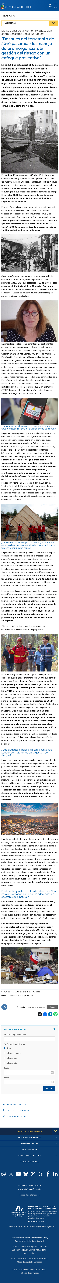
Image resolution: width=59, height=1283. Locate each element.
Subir (4, 1007)
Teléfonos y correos (38, 1258)
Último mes (11, 1058)
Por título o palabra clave (15, 1034)
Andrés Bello (26, 1246)
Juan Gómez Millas (33, 1249)
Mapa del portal (24, 1261)
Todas (9, 1048)
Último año (11, 1063)
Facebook (45, 1014)
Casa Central (38, 1241)
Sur (44, 1249)
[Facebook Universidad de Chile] (48, 1173)
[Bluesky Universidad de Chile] (25, 1173)
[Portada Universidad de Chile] (17, 5)
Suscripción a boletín (19, 1116)
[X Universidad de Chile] (33, 1173)
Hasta (6, 1077)
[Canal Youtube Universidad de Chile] (18, 1173)
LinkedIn (50, 1014)
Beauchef (37, 1246)
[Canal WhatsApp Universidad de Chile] (3, 1173)
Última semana (13, 1053)
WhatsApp (55, 1014)
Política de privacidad (29, 1272)
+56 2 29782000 (19, 1258)
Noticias (9, 15)
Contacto (37, 1261)
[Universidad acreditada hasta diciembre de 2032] (34, 1213)
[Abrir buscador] (50, 6)
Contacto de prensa (18, 1110)
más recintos (29, 1253)
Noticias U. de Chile (17, 1104)
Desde (6, 1068)
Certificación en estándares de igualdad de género (31, 1226)
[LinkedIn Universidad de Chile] (55, 1173)
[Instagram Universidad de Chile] (11, 1173)
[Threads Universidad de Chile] (40, 1173)
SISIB (14, 1269)
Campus (15, 1246)
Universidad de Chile (28, 1269)
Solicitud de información (30, 1195)
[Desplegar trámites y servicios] (55, 1131)
